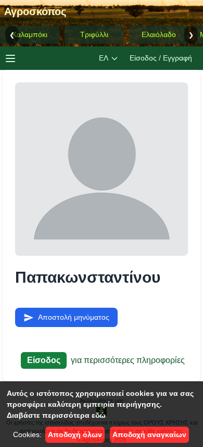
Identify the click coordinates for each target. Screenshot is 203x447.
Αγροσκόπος (35, 11)
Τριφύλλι (94, 34)
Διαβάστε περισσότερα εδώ (56, 415)
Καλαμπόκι (29, 34)
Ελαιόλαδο (159, 34)
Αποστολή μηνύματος (73, 317)
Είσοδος (43, 360)
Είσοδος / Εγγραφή (161, 58)
